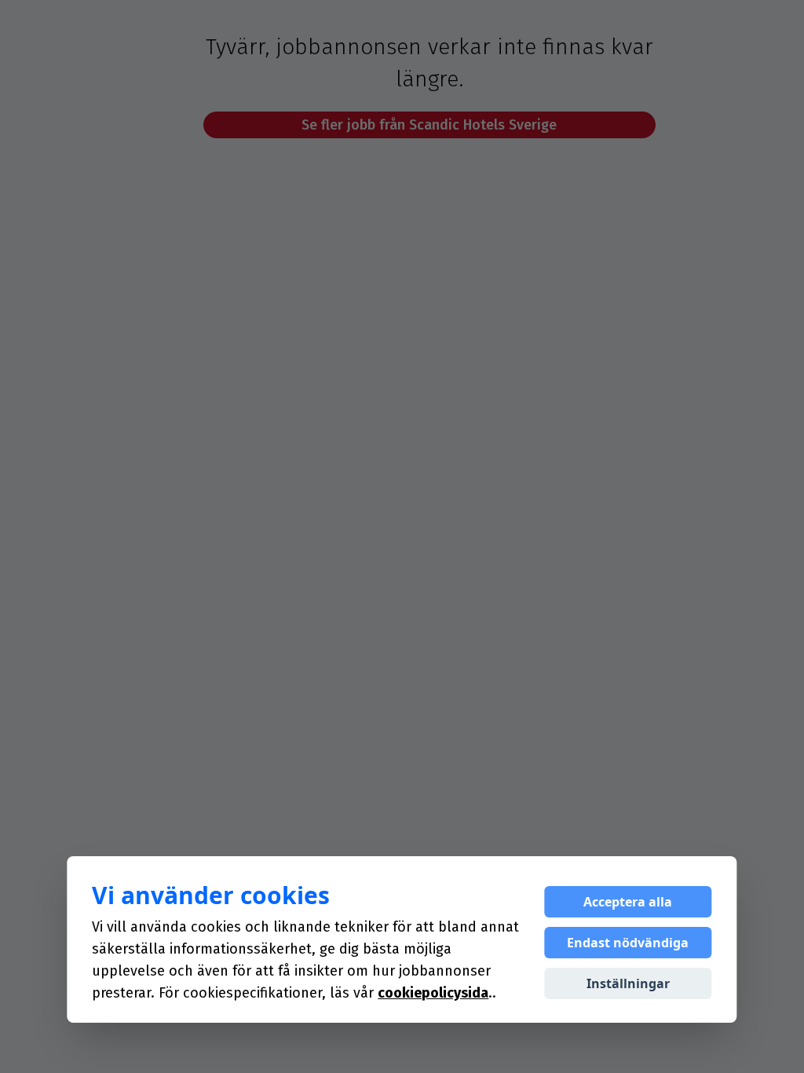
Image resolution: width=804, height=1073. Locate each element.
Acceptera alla (627, 901)
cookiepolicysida (433, 993)
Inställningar (628, 983)
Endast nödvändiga (628, 942)
